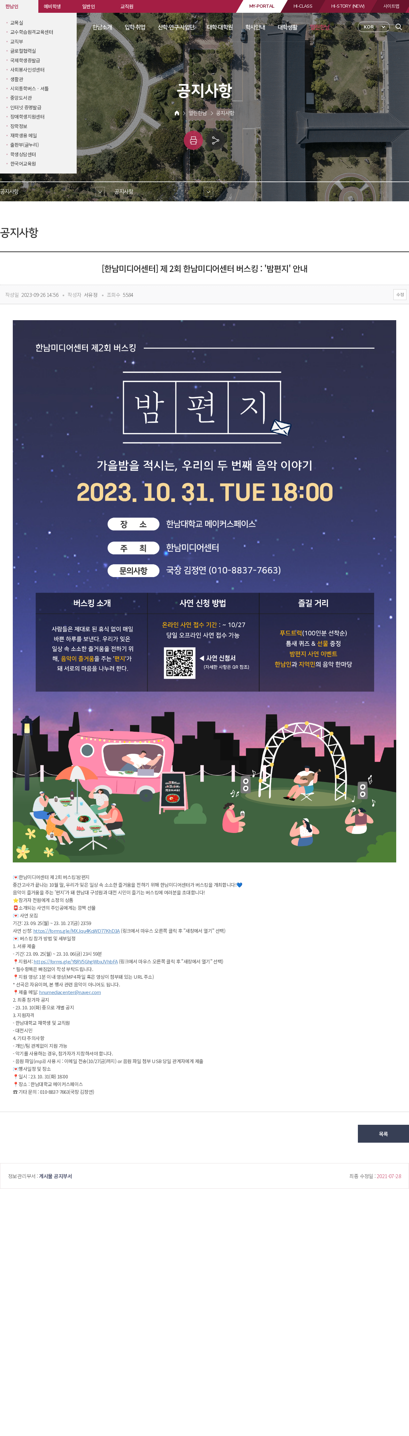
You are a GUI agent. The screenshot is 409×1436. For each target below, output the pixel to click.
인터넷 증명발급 (25, 107)
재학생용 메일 (23, 135)
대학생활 (287, 27)
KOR (369, 27)
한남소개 (102, 27)
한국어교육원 (23, 163)
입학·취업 (135, 27)
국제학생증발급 (25, 60)
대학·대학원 (220, 27)
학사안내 (255, 27)
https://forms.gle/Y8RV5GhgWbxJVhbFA (76, 961)
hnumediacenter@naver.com (70, 992)
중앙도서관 (21, 97)
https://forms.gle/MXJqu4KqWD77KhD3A (76, 930)
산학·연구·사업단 (176, 27)
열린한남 (320, 27)
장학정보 (18, 126)
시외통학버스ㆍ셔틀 (29, 88)
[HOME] (176, 113)
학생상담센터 (23, 154)
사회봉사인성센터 (27, 69)
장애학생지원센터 (27, 116)
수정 (400, 294)
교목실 (16, 22)
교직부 (16, 41)
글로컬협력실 (23, 50)
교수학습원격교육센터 (31, 31)
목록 (383, 1134)
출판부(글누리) (24, 144)
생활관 (16, 79)
